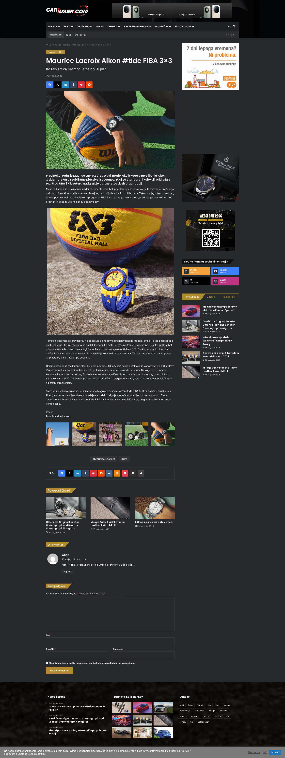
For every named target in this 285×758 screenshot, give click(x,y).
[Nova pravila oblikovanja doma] (142, 732)
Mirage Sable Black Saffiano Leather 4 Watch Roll (108, 523)
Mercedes (199, 710)
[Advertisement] (210, 122)
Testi (67, 26)
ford (217, 705)
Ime (49, 635)
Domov (52, 44)
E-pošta (51, 649)
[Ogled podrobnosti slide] (210, 66)
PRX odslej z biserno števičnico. (154, 522)
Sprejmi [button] (275, 752)
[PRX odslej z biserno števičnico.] (155, 508)
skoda (206, 716)
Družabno (83, 26)
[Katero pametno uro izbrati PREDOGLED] (121, 707)
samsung (195, 716)
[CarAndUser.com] (67, 10)
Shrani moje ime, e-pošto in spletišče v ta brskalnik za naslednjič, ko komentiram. (92, 663)
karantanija (185, 710)
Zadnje (211, 296)
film (209, 705)
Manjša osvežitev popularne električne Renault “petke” (220, 308)
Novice (52, 26)
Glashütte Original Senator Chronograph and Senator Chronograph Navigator (62, 525)
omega (212, 710)
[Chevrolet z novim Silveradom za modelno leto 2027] (191, 357)
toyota (183, 722)
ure (125, 459)
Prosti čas (161, 26)
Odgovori (67, 571)
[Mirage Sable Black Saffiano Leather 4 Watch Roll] (110, 508)
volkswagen (203, 722)
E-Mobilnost (183, 26)
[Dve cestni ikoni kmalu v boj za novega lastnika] (121, 732)
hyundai (227, 705)
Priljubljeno (192, 296)
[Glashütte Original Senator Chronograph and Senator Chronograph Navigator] (66, 508)
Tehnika (112, 26)
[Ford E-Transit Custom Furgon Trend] (163, 707)
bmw (190, 705)
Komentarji (228, 296)
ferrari (200, 705)
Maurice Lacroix (104, 459)
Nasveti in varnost (136, 26)
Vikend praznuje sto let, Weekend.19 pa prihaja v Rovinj (217, 341)
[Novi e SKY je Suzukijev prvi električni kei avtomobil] (163, 732)
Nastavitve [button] (254, 752)
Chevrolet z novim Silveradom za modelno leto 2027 (221, 354)
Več (265, 752)
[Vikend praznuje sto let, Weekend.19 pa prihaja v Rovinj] (191, 342)
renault (183, 716)
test (227, 716)
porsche (223, 710)
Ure (98, 26)
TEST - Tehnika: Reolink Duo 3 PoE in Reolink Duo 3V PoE (95, 34)
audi (182, 705)
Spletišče (118, 649)
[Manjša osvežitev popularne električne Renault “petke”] (191, 311)
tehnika (217, 716)
